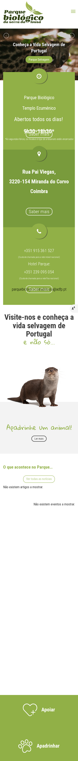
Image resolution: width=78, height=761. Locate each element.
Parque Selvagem (39, 59)
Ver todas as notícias (39, 479)
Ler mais (39, 438)
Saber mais (39, 134)
